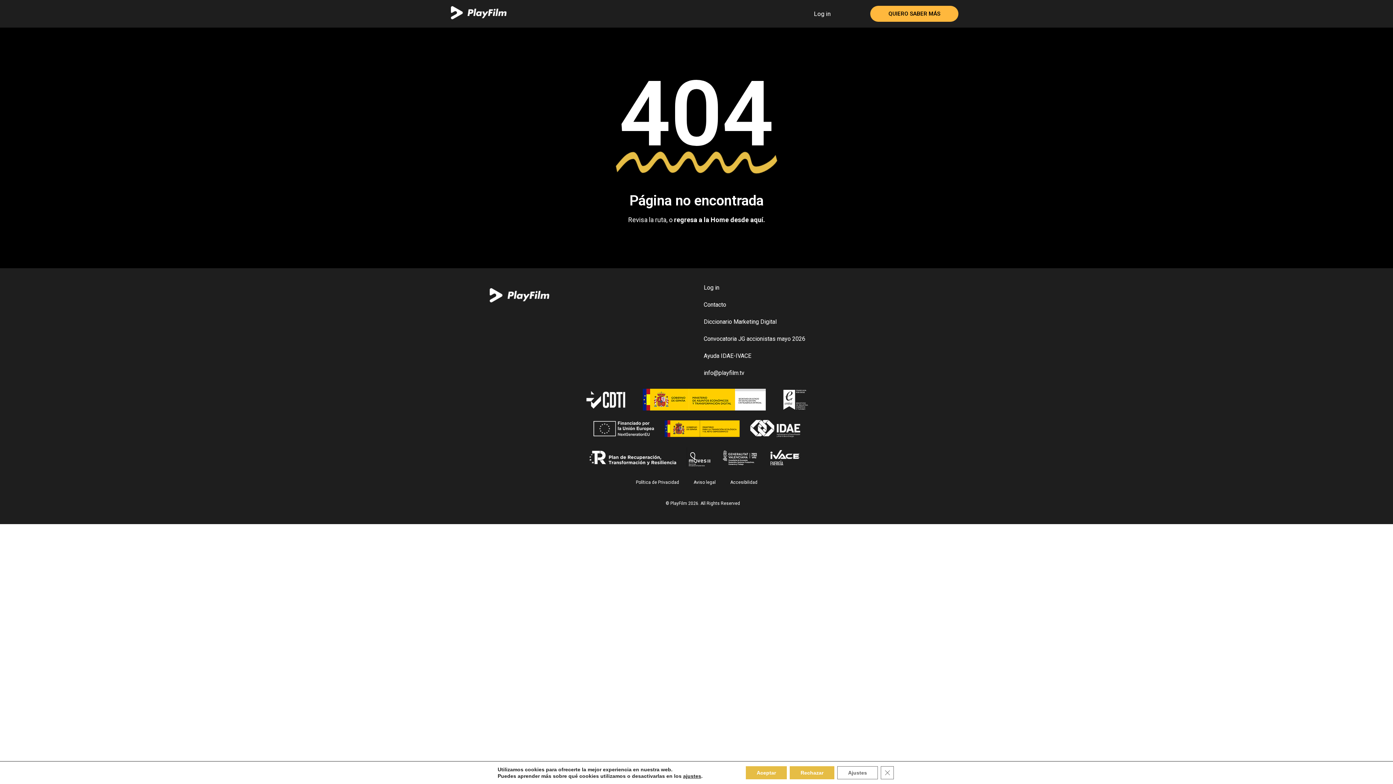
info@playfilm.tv (724, 372)
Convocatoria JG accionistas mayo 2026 (754, 338)
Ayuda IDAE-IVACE (727, 355)
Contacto (715, 304)
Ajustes (857, 773)
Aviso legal (705, 482)
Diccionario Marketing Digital (740, 321)
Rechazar (812, 773)
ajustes (692, 776)
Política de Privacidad (657, 482)
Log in (822, 13)
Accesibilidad (743, 482)
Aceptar (766, 773)
